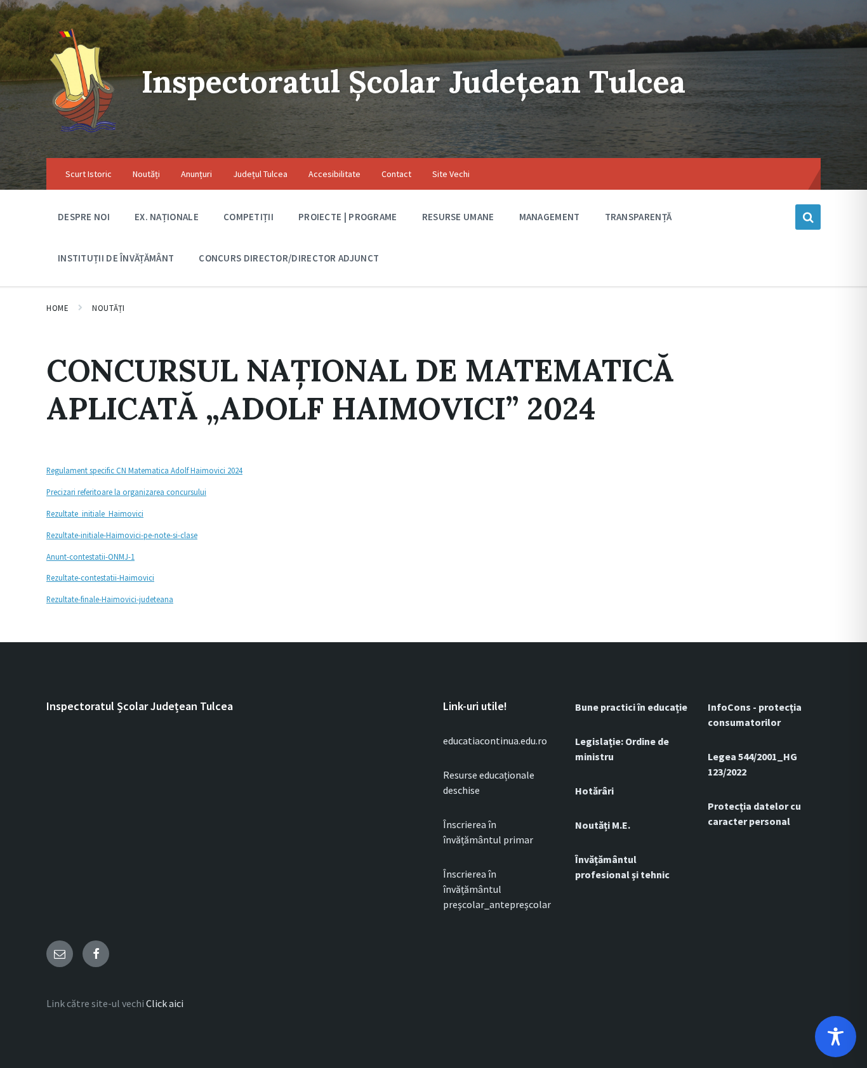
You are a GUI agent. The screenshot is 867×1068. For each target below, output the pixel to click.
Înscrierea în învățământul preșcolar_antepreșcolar (497, 889)
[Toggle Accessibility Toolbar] (835, 1036)
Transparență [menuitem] (638, 217)
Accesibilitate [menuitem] (334, 174)
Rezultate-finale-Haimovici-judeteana (109, 599)
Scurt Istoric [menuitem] (88, 174)
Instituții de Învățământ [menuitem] (116, 258)
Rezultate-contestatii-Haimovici (100, 577)
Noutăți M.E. (602, 825)
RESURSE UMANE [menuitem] (458, 217)
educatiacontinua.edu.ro (495, 740)
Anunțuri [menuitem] (196, 174)
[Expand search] (808, 217)
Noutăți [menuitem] (146, 174)
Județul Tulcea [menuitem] (260, 174)
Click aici (164, 1003)
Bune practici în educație (631, 707)
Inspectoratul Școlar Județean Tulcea (413, 81)
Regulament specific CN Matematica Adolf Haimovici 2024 (144, 470)
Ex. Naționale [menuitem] (167, 217)
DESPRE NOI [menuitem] (84, 217)
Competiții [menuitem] (248, 217)
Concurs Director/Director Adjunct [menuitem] (289, 258)
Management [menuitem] (549, 217)
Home (57, 308)
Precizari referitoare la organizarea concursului (126, 492)
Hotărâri (594, 790)
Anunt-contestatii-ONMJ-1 (90, 556)
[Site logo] (84, 133)
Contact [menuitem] (396, 174)
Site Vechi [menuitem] (451, 174)
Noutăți (108, 308)
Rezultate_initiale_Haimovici (94, 513)
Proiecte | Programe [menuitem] (347, 217)
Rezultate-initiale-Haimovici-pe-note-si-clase (121, 535)
